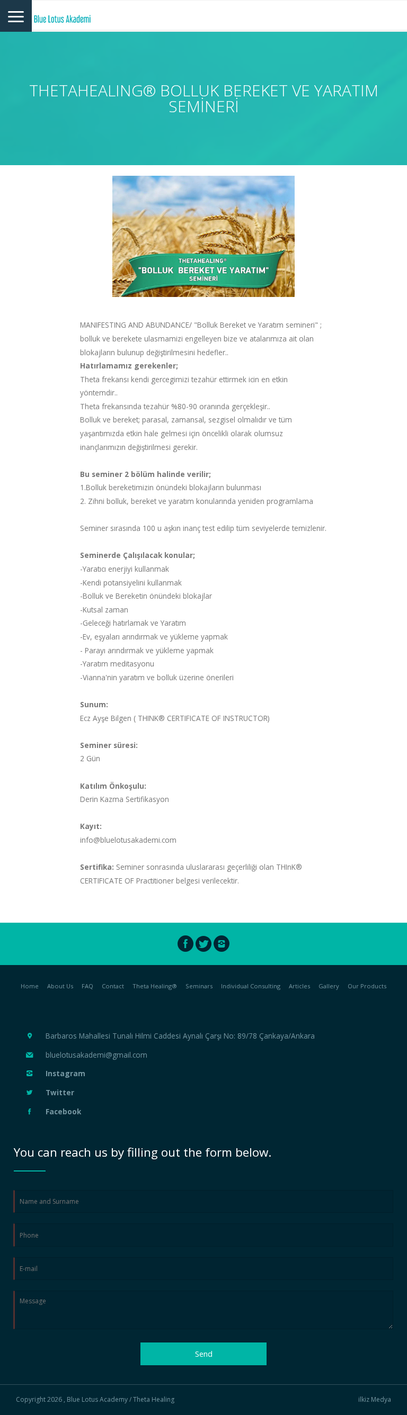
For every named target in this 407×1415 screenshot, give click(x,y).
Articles (299, 986)
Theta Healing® (154, 986)
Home (30, 986)
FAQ (87, 986)
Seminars (199, 986)
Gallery (328, 986)
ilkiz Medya (374, 1399)
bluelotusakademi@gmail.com (96, 1055)
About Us (60, 986)
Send (204, 1354)
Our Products (367, 986)
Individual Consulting (250, 986)
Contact (113, 986)
